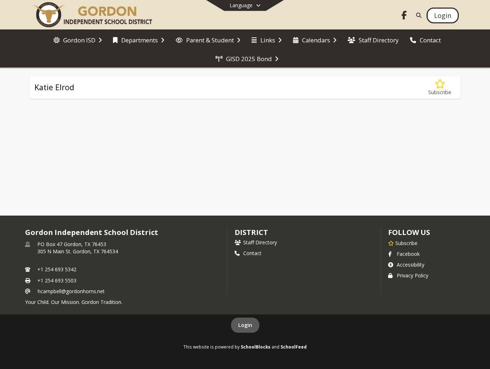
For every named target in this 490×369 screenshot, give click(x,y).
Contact (252, 253)
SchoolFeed (294, 347)
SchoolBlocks (255, 347)
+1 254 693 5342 (56, 269)
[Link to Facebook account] (404, 16)
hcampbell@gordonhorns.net (71, 291)
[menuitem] (77, 39)
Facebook (408, 253)
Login (245, 325)
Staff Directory (260, 242)
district (251, 232)
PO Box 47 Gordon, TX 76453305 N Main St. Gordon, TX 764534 (77, 248)
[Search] (417, 15)
